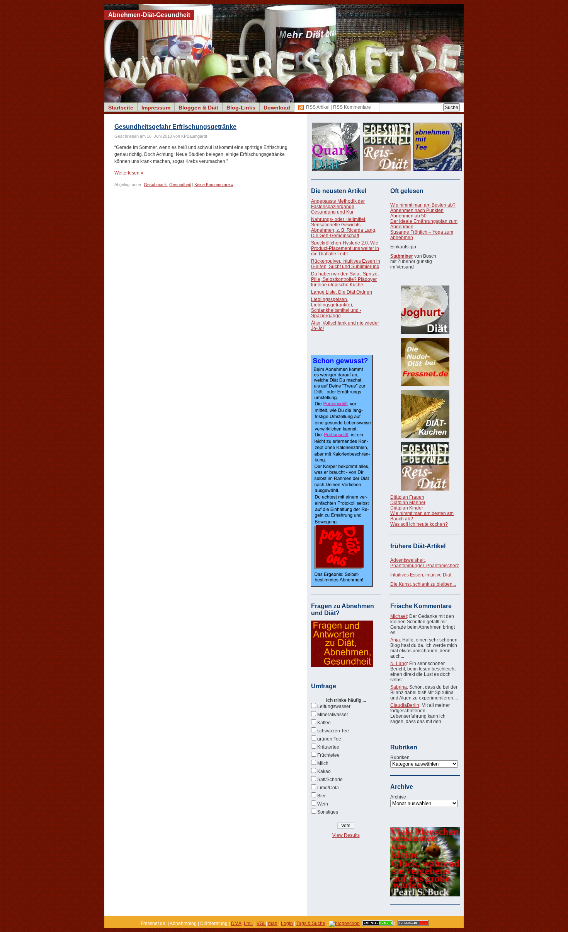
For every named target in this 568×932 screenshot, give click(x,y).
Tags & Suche (310, 923)
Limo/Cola (328, 787)
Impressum (155, 107)
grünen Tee (329, 739)
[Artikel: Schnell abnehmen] (377, 923)
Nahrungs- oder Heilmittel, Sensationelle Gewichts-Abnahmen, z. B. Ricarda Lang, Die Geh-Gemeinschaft (343, 227)
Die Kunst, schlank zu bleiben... (423, 584)
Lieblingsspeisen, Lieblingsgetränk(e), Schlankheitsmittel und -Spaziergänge (336, 307)
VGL (261, 923)
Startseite (120, 107)
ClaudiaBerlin (404, 705)
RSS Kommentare (352, 107)
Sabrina (398, 687)
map (272, 923)
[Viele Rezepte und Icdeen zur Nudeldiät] (425, 362)
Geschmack (155, 184)
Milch (322, 763)
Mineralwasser (332, 714)
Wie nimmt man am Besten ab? (423, 205)
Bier (321, 796)
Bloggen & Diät (198, 107)
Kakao (324, 771)
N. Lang (398, 663)
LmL (248, 923)
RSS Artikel (318, 107)
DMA (236, 923)
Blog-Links (240, 107)
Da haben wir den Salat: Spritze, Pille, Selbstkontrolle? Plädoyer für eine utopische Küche (345, 279)
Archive (398, 797)
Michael (398, 616)
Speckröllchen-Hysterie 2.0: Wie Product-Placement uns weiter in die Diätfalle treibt (345, 248)
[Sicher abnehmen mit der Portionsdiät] (342, 585)
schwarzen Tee (333, 731)
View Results (346, 835)
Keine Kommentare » (213, 184)
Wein (322, 804)
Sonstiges (327, 812)
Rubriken (400, 757)
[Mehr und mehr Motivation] (425, 895)
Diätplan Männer (407, 502)
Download (277, 107)
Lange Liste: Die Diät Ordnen (341, 292)
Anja (395, 640)
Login (287, 923)
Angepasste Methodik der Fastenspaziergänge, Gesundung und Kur (338, 206)
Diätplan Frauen (407, 497)
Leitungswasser (333, 706)
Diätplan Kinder (406, 508)
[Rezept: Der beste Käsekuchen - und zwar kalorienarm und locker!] (425, 414)
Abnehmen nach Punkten (417, 210)
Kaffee (324, 722)
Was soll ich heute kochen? (419, 524)
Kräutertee (328, 747)
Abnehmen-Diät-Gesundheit (149, 15)
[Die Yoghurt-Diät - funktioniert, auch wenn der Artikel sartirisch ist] (425, 310)
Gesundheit (180, 184)
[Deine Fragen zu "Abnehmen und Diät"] (342, 665)
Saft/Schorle (330, 779)
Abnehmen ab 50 (408, 216)
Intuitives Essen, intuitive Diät (420, 575)
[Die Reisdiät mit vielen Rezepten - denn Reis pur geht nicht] (425, 466)
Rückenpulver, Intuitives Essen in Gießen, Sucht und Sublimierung (345, 263)
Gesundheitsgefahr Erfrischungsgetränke (175, 126)
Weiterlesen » (128, 173)
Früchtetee (328, 755)
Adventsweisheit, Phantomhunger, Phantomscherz (424, 562)
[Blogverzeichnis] (344, 923)
